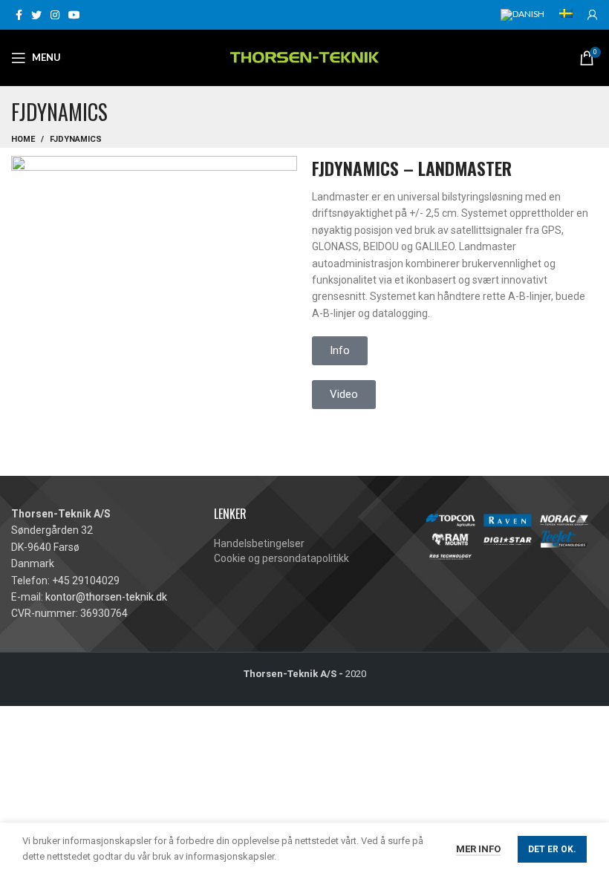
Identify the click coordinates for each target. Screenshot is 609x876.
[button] (344, 394)
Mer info (478, 848)
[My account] (592, 15)
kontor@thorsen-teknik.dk (106, 597)
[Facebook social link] (19, 14)
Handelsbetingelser (259, 543)
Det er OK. (552, 849)
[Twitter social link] (36, 14)
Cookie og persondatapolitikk (281, 558)
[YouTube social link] (74, 14)
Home (23, 139)
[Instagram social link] (55, 14)
